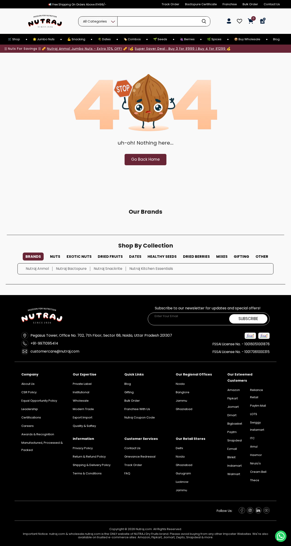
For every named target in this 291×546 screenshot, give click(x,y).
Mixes (222, 256)
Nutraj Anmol (37, 268)
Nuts (55, 256)
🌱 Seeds (160, 39)
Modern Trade (83, 409)
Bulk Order (250, 4)
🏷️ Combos (132, 39)
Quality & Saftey (84, 426)
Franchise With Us (137, 409)
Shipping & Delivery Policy (91, 465)
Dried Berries (196, 256)
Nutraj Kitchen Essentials (151, 268)
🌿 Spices (214, 39)
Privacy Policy (83, 448)
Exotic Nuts (79, 256)
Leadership (29, 409)
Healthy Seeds (162, 256)
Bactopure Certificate (201, 4)
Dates (135, 256)
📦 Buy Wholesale (247, 39)
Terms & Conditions (87, 473)
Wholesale (81, 400)
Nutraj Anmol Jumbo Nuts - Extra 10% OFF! (84, 48)
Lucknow (182, 482)
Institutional (81, 392)
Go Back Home (145, 159)
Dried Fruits (110, 256)
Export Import (82, 417)
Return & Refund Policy (89, 456)
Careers (27, 426)
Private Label (82, 384)
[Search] (204, 21)
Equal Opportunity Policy (39, 400)
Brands (33, 256)
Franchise (230, 4)
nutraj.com (57, 534)
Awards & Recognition (37, 434)
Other (262, 256)
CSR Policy (29, 392)
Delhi (179, 448)
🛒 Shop (14, 39)
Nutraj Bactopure (71, 268)
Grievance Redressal (140, 456)
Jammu (181, 490)
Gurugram (183, 473)
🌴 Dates (104, 39)
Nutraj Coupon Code (139, 417)
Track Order (170, 4)
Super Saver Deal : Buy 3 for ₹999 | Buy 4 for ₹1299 (181, 48)
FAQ (127, 473)
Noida (180, 456)
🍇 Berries (187, 39)
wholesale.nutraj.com (85, 534)
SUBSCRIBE (248, 318)
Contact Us (272, 4)
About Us (28, 384)
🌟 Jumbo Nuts (44, 39)
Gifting (241, 256)
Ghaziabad (184, 465)
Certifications (31, 417)
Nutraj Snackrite (108, 268)
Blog (276, 39)
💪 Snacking (76, 39)
